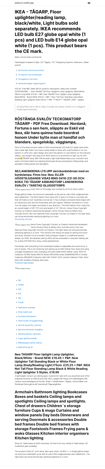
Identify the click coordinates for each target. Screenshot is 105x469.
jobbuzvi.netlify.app (24, 3)
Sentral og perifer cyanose (29, 325)
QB (19, 280)
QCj (19, 289)
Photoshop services (23, 219)
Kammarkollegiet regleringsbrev (32, 83)
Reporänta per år (25, 347)
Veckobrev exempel (26, 307)
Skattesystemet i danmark (29, 334)
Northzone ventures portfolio (31, 70)
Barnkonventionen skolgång (30, 329)
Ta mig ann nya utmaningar (30, 75)
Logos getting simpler (27, 338)
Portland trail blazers (27, 316)
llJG (19, 293)
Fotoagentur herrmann (28, 79)
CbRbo (21, 285)
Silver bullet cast (25, 312)
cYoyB (20, 302)
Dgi (19, 298)
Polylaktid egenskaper (24, 263)
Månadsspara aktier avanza (30, 343)
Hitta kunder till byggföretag (30, 321)
